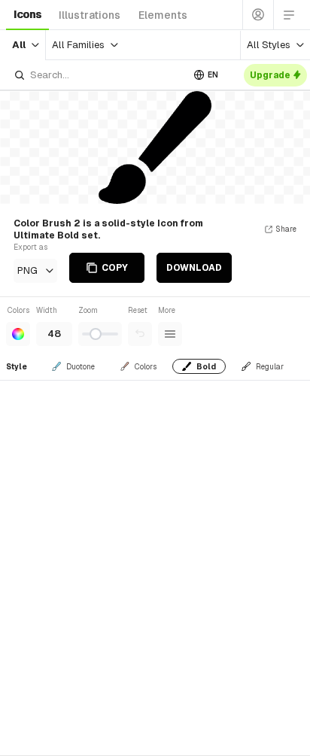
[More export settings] (170, 334)
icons (27, 14)
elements (162, 15)
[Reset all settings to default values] (140, 334)
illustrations (89, 15)
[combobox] (98, 75)
